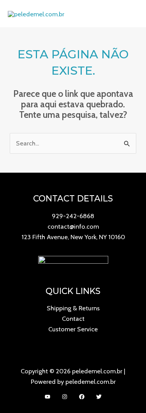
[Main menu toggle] (129, 13)
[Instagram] (64, 396)
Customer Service (73, 329)
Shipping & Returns (73, 308)
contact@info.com (73, 226)
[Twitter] (99, 396)
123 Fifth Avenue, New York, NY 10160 (73, 237)
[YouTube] (47, 396)
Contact (73, 318)
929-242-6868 (73, 216)
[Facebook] (81, 396)
